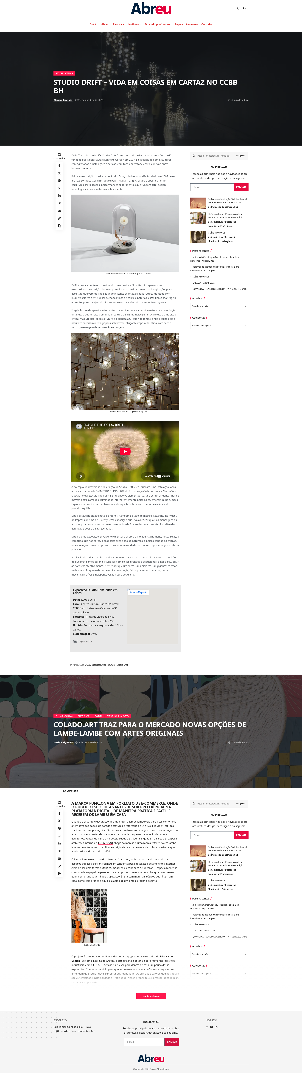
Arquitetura (217, 221)
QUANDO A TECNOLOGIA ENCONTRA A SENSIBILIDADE (220, 288)
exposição (96, 664)
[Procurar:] (214, 156)
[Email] (59, 211)
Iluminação (214, 241)
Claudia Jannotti (63, 99)
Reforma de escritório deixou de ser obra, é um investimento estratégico (226, 216)
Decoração (230, 221)
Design (98, 716)
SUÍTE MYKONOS (216, 232)
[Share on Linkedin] (59, 195)
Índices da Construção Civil (224, 207)
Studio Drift (122, 664)
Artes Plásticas (64, 73)
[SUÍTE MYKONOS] (198, 237)
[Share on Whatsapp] (59, 188)
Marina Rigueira (63, 742)
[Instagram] (216, 1027)
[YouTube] (212, 1027)
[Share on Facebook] (59, 165)
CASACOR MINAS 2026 (204, 282)
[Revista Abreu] (151, 8)
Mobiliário (213, 226)
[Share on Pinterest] (59, 180)
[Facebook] (207, 1027)
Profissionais (226, 226)
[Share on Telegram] (59, 203)
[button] (238, 8)
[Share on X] (59, 173)
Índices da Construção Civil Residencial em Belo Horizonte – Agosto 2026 (227, 201)
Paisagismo (227, 241)
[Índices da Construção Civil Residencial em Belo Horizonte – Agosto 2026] (198, 203)
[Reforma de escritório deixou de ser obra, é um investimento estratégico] (198, 218)
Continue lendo (151, 996)
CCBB (87, 664)
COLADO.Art (105, 843)
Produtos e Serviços (118, 716)
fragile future (108, 664)
